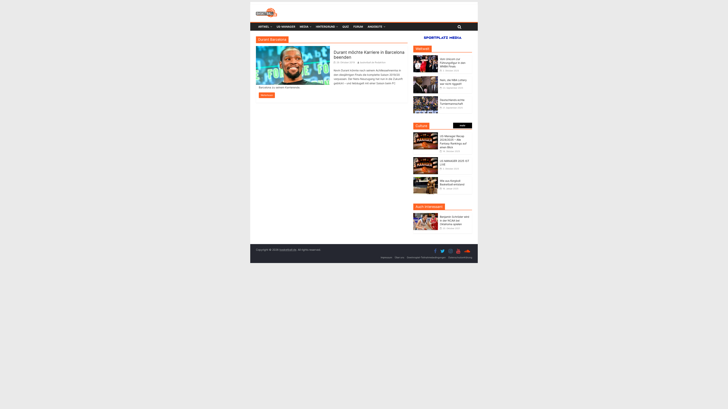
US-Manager (286, 26)
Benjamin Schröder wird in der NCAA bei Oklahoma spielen (454, 220)
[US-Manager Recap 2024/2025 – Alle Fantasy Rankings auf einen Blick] (425, 134)
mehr (462, 125)
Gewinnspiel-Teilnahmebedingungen (426, 257)
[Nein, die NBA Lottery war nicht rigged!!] (425, 78)
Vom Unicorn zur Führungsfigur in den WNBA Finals (452, 62)
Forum (358, 26)
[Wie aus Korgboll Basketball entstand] (425, 179)
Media (304, 26)
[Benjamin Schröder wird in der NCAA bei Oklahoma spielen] (426, 215)
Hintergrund (325, 26)
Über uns (399, 257)
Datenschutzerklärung (460, 257)
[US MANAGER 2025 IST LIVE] (425, 159)
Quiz (345, 26)
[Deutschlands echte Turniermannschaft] (425, 98)
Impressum (386, 257)
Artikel (263, 26)
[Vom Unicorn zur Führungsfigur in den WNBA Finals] (425, 57)
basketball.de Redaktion (373, 62)
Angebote (375, 26)
